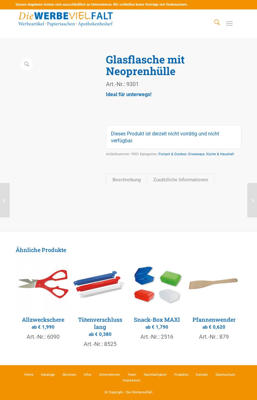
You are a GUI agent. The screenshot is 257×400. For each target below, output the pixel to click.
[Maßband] (252, 200)
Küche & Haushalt (220, 154)
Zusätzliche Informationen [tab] (180, 180)
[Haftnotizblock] (5, 200)
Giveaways (196, 154)
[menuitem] (214, 23)
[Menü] (229, 23)
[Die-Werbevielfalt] (66, 23)
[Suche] (214, 23)
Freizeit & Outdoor (172, 154)
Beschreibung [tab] (127, 180)
